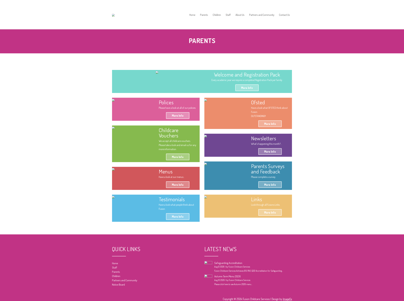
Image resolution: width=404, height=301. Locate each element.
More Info (247, 87)
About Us (239, 14)
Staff (228, 14)
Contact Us (284, 14)
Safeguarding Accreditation (228, 263)
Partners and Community (261, 14)
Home (192, 14)
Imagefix (287, 299)
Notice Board (118, 284)
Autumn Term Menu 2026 (227, 276)
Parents (204, 14)
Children (217, 14)
